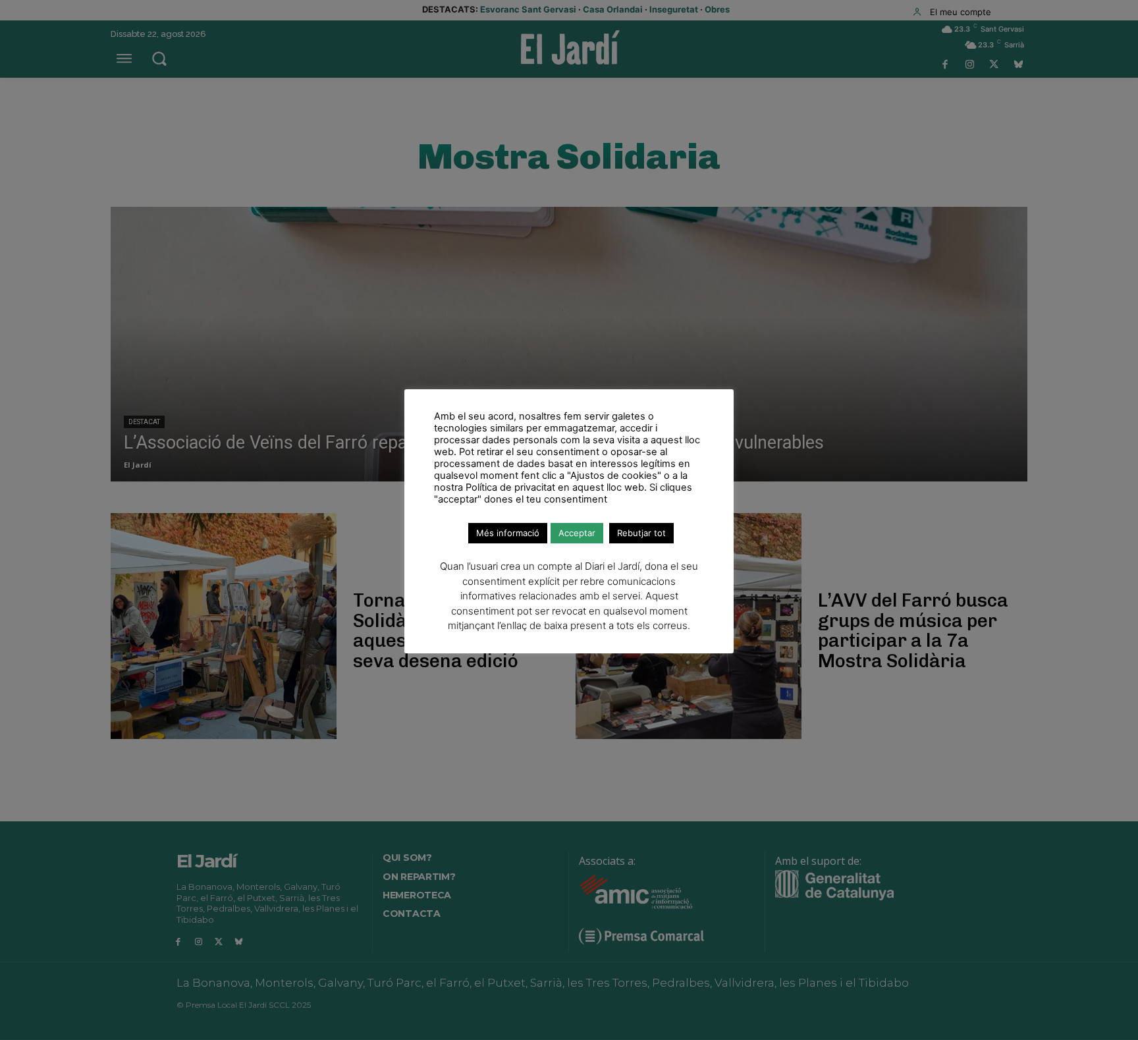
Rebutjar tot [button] (641, 533)
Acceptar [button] (576, 533)
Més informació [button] (507, 533)
